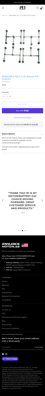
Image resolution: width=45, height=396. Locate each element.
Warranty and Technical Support (14, 317)
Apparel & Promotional (11, 296)
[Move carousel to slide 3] (22, 230)
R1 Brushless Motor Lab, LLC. (23, 367)
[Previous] (3, 2)
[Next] (42, 2)
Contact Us (6, 310)
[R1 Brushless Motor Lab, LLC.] (22, 8)
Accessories (6, 300)
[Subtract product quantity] (10, 96)
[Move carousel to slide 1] (18, 230)
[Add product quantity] (4, 96)
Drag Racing (7, 292)
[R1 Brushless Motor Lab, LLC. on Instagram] (6, 354)
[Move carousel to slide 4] (24, 230)
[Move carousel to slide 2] (20, 230)
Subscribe (39, 347)
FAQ (3, 313)
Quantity (5, 92)
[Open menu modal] (3, 8)
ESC (3, 289)
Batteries (5, 285)
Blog (3, 321)
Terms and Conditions (10, 328)
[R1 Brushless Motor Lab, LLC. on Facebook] (3, 354)
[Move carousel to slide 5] (26, 230)
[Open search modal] (37, 8)
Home (4, 15)
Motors (4, 281)
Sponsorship (6, 325)
